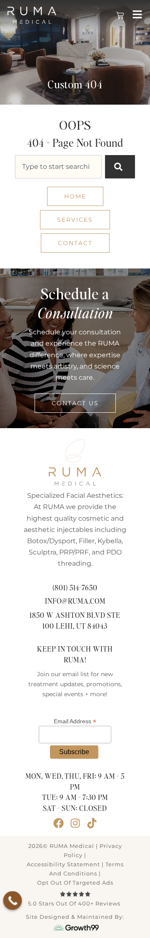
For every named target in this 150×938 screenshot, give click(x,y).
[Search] (120, 166)
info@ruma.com (75, 601)
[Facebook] (58, 823)
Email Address (75, 721)
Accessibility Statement (63, 864)
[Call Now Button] (12, 900)
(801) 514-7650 (75, 588)
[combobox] (58, 166)
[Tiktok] (92, 823)
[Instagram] (75, 823)
